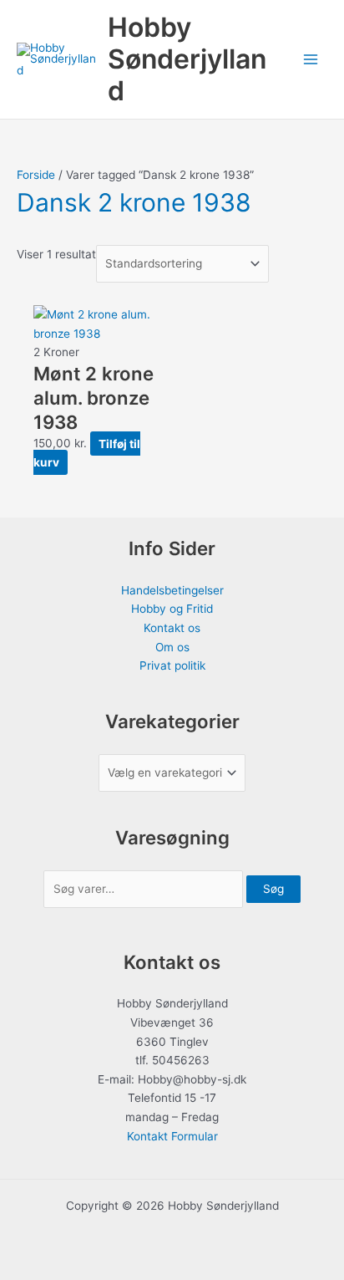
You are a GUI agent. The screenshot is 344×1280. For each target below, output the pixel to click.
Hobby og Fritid (172, 608)
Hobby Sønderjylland (187, 59)
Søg (273, 888)
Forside (36, 174)
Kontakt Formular (172, 1136)
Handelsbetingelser (172, 590)
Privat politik (172, 665)
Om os (172, 647)
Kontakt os (172, 628)
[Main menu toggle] (311, 60)
